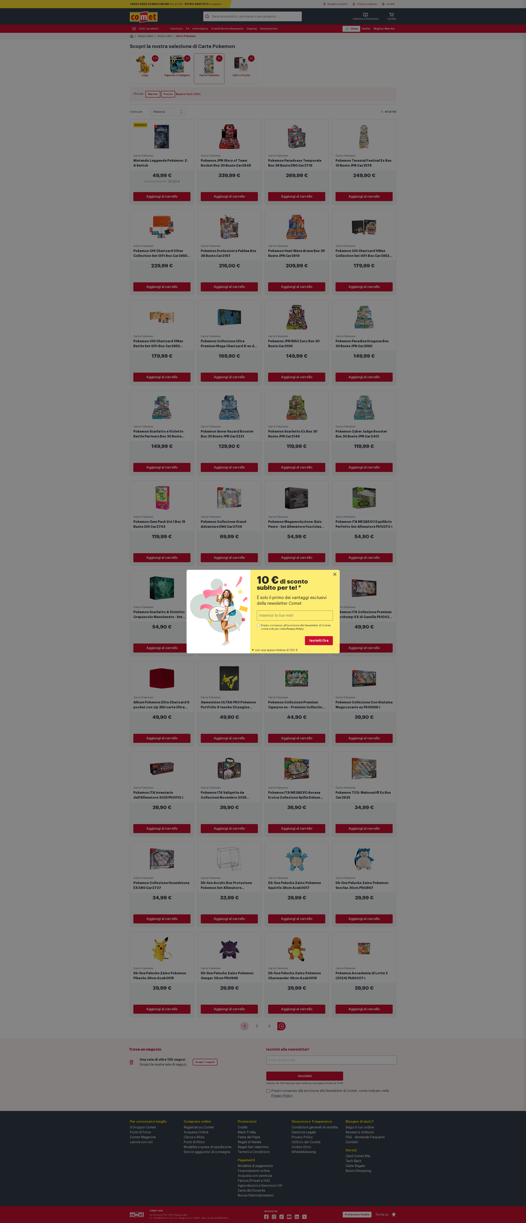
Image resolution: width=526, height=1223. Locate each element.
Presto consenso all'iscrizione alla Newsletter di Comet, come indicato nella (296, 627)
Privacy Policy (295, 629)
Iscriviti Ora (318, 640)
